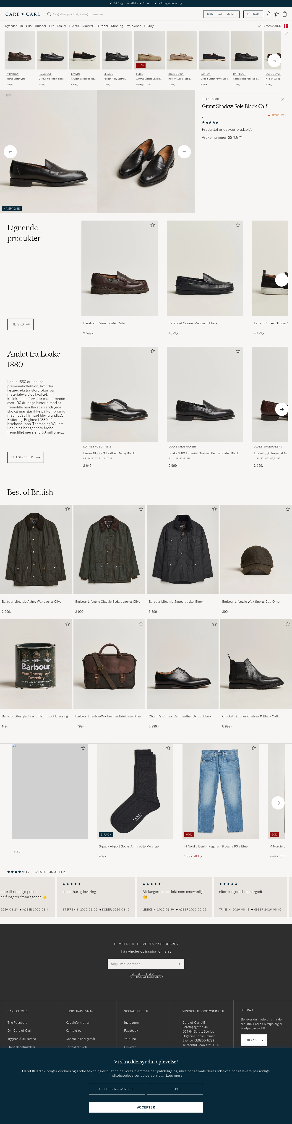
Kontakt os (73, 1030)
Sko (29, 26)
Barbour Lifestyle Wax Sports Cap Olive (250, 601)
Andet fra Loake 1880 (33, 359)
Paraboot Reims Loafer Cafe (104, 323)
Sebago (108, 73)
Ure (51, 26)
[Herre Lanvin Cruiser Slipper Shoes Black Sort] (84, 50)
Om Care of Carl (19, 1030)
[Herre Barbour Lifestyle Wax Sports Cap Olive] (256, 549)
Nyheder (11, 26)
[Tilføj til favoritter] (152, 226)
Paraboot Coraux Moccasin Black (193, 323)
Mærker (87, 26)
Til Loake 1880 (22, 457)
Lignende (24, 233)
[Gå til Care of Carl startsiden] (22, 14)
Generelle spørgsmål (80, 1039)
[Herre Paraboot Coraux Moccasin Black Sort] (52, 50)
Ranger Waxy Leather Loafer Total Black (114, 78)
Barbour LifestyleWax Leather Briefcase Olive (108, 716)
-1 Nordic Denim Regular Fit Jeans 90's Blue (216, 846)
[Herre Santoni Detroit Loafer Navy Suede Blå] (214, 50)
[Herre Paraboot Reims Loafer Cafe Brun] (20, 50)
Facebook (131, 1030)
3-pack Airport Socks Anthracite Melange (129, 846)
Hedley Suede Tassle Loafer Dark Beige (179, 78)
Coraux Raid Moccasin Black (245, 78)
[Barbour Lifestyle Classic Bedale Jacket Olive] (109, 597)
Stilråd (253, 14)
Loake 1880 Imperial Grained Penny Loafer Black (204, 453)
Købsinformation (78, 1022)
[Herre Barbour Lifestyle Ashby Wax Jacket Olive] (36, 549)
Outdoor (102, 26)
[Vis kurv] (284, 14)
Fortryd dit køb (76, 1047)
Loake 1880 (210, 99)
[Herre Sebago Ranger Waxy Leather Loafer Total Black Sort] (117, 50)
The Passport (17, 1022)
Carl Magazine (269, 25)
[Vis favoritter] (276, 14)
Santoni (206, 73)
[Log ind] (268, 14)
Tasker (61, 26)
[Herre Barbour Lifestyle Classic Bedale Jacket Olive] (109, 549)
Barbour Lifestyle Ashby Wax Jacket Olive (31, 601)
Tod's (139, 73)
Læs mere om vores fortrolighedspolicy (146, 975)
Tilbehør (40, 26)
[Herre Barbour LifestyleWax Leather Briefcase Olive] (109, 664)
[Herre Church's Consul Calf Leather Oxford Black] (183, 664)
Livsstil (74, 26)
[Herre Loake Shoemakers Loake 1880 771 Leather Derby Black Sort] (119, 394)
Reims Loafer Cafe (15, 78)
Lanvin (75, 73)
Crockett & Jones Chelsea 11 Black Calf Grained (250, 716)
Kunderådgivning (221, 14)
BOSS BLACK (176, 73)
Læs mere (174, 1075)
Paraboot (12, 73)
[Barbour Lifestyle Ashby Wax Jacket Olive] (36, 597)
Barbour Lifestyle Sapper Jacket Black (176, 601)
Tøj (21, 26)
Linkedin (130, 1047)
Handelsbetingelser (21, 1047)
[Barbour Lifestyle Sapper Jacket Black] (183, 597)
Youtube (130, 1039)
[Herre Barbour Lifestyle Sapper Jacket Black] (183, 549)
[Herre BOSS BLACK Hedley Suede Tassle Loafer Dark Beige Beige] (182, 50)
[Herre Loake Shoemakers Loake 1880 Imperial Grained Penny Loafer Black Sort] (205, 394)
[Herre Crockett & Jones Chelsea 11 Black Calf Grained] (256, 664)
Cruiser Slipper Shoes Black (82, 78)
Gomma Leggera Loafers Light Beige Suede (148, 78)
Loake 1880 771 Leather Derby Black (109, 453)
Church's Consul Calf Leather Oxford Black (180, 716)
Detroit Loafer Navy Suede (214, 78)
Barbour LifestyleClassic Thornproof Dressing (35, 716)
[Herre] (50, 791)
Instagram (131, 1022)
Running (117, 26)
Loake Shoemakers (97, 446)
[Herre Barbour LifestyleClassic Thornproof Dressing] (36, 664)
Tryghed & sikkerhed (22, 1039)
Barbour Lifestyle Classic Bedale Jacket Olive (107, 601)
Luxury (149, 26)
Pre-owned (133, 26)
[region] (146, 897)
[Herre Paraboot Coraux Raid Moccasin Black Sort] (246, 50)
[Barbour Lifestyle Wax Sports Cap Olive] (256, 597)
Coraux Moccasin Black (51, 78)
